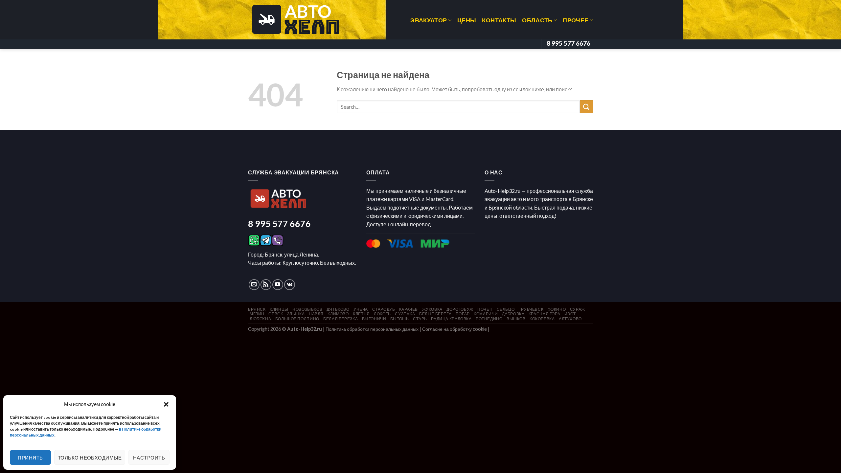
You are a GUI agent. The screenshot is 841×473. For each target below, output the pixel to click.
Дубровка (513, 313)
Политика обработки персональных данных (372, 329)
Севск (275, 313)
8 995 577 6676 (279, 223)
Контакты (499, 20)
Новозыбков (307, 309)
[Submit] (586, 106)
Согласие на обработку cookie (454, 329)
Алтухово (570, 318)
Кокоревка (542, 318)
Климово (338, 313)
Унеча (360, 309)
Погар (463, 313)
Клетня (361, 313)
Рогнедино (489, 318)
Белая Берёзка (340, 318)
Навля (316, 313)
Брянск (257, 309)
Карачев (408, 309)
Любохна (260, 318)
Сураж (577, 309)
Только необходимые (90, 458)
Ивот (570, 313)
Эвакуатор (428, 20)
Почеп (484, 309)
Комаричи (486, 313)
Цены (466, 20)
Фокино (557, 309)
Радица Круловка (451, 318)
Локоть (382, 313)
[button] (166, 404)
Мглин (257, 313)
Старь (420, 318)
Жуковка (432, 309)
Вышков (516, 318)
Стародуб (383, 309)
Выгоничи (374, 318)
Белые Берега (435, 313)
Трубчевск (531, 309)
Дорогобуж (459, 309)
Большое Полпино (297, 318)
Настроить (149, 458)
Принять (30, 458)
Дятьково (338, 309)
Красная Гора (544, 313)
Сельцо (506, 309)
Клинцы (279, 309)
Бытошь (399, 318)
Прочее (575, 20)
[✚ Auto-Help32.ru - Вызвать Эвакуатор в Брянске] (295, 20)
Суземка (405, 313)
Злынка (296, 313)
